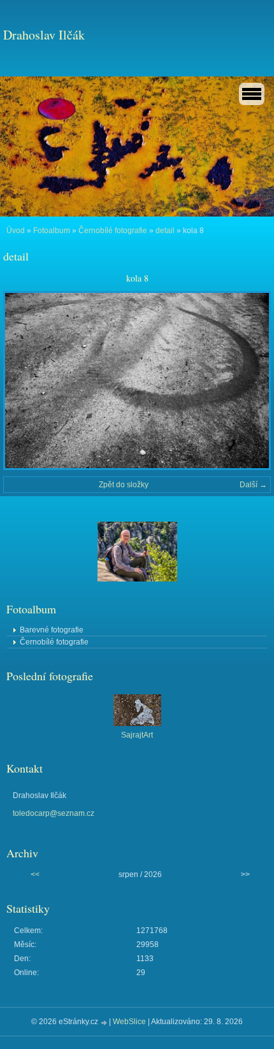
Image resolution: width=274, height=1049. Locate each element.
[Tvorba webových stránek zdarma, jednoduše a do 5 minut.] (104, 1022)
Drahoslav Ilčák (44, 34)
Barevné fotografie (51, 629)
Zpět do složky (123, 484)
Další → (253, 484)
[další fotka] (250, 380)
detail (165, 230)
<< (35, 874)
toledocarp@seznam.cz (53, 813)
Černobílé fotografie (112, 230)
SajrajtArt (137, 735)
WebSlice (129, 1021)
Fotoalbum (51, 230)
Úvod (15, 230)
